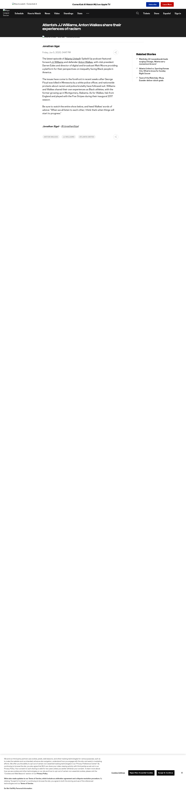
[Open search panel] (137, 13)
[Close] (182, 773)
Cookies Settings (118, 773)
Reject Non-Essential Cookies (141, 773)
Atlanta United (72, 58)
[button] (87, 13)
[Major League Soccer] (7, 13)
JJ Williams (57, 62)
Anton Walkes (85, 62)
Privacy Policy (42, 774)
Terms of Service (35, 778)
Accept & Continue (165, 773)
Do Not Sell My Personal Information (18, 788)
